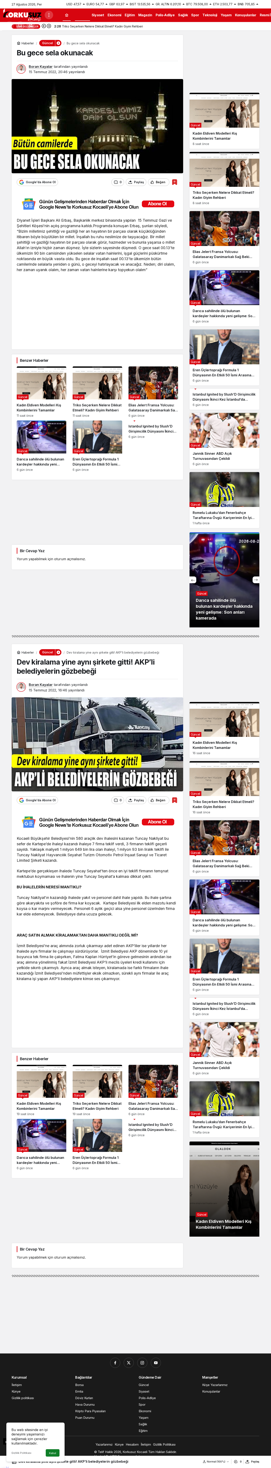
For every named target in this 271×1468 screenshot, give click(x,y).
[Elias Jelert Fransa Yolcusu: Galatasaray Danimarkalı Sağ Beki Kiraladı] (153, 391)
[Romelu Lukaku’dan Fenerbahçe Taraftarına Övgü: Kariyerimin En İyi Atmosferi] (224, 500)
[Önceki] (43, 26)
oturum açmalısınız (69, 559)
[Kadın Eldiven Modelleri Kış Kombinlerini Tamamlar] (41, 391)
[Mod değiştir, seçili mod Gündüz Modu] (9, 25)
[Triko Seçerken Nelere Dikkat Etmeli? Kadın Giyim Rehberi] (97, 391)
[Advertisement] (97, 314)
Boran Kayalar (41, 66)
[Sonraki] (48, 26)
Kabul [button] (52, 1453)
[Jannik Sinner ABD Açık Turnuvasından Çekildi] (224, 441)
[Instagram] (142, 1363)
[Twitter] (129, 1363)
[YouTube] (156, 1363)
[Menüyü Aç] (49, 15)
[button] (30, 25)
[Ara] (20, 25)
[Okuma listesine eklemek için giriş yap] (174, 182)
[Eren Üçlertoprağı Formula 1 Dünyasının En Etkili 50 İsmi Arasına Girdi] (97, 446)
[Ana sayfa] (67, 15)
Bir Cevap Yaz (32, 551)
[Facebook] (115, 1363)
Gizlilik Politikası (21, 1452)
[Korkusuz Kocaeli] (22, 14)
